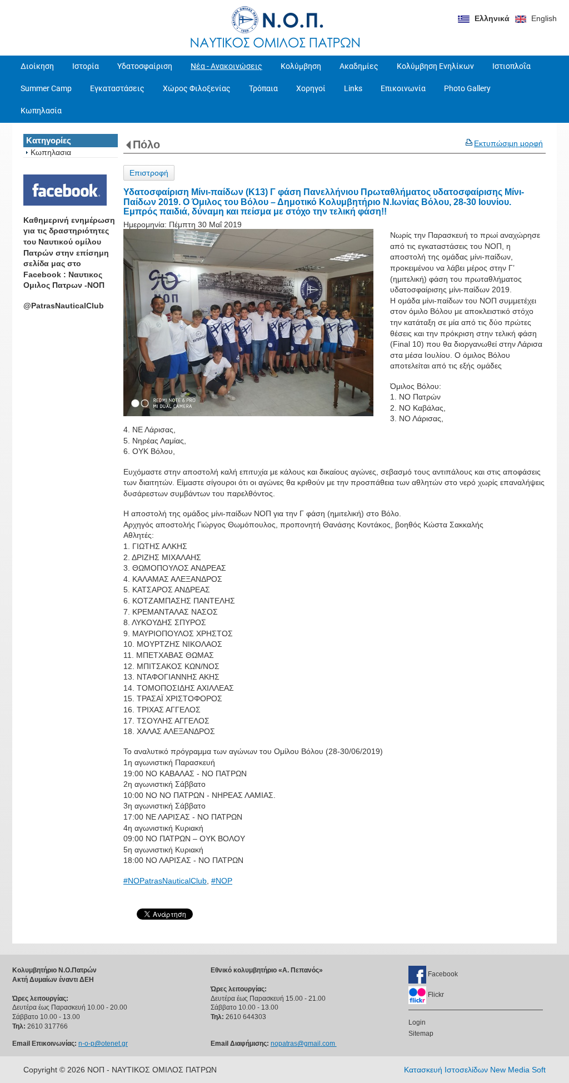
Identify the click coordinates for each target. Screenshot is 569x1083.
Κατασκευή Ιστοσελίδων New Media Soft (475, 1069)
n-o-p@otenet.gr (103, 1043)
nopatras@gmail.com (304, 1043)
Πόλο (146, 144)
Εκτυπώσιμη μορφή (508, 143)
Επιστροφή (148, 172)
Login (417, 1022)
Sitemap (420, 1033)
